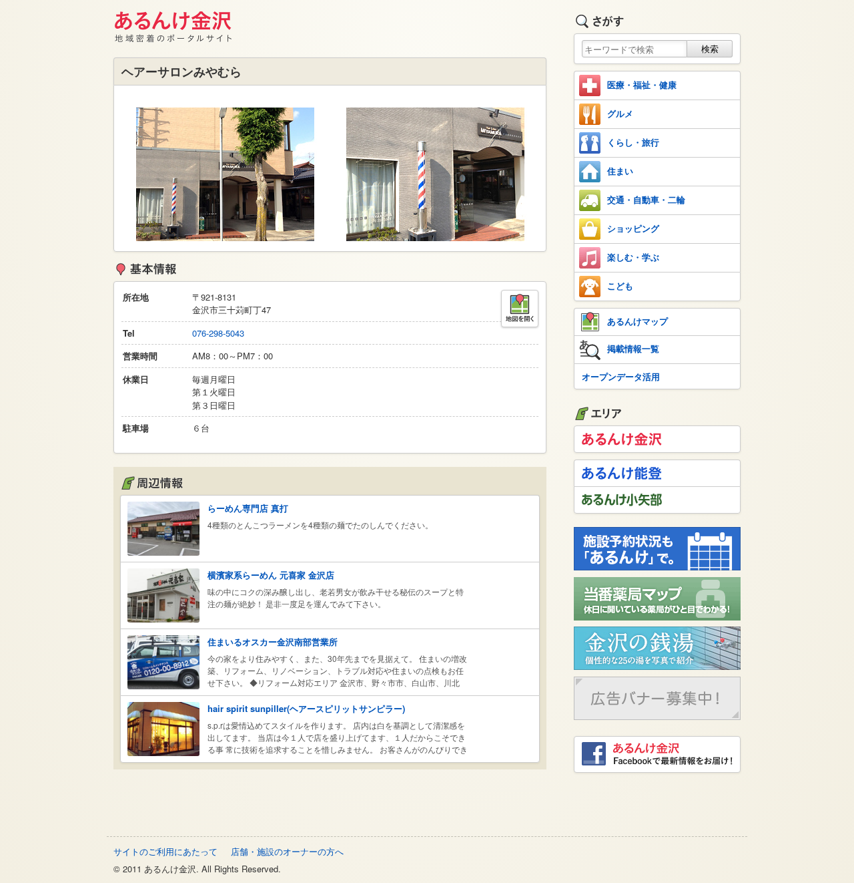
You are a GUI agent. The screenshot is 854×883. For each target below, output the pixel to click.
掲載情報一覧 (633, 348)
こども (620, 285)
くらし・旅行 (633, 142)
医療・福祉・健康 (642, 84)
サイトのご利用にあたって (165, 851)
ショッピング (633, 228)
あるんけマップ (637, 321)
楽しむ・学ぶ (633, 256)
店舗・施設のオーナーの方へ (287, 851)
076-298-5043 (218, 333)
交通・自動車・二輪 (646, 199)
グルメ (620, 113)
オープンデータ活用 (621, 376)
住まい (620, 170)
